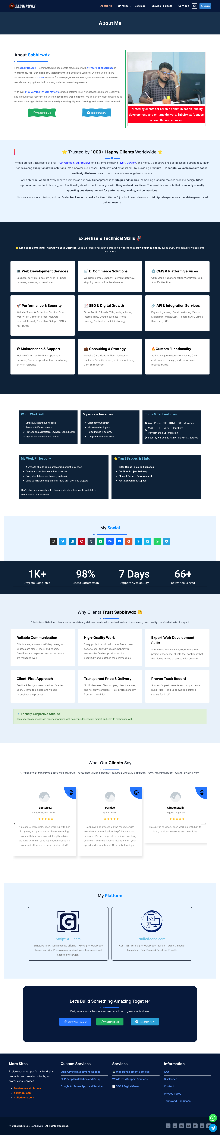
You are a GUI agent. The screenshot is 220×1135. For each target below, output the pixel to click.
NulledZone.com (151, 939)
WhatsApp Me (43, 112)
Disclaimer (170, 1079)
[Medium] (100, 541)
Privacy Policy (172, 1093)
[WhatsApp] (168, 1125)
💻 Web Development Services (131, 1071)
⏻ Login (205, 6)
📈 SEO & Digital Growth (126, 1086)
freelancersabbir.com (27, 1088)
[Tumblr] (91, 541)
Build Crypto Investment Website (80, 1071)
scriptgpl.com (23, 1092)
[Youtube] (119, 541)
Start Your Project (77, 1022)
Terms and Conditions (177, 1100)
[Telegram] (166, 541)
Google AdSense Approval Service (82, 1086)
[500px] (138, 541)
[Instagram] (53, 541)
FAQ (166, 1071)
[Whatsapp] (157, 541)
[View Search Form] (194, 6)
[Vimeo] (147, 541)
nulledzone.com (24, 1097)
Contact (183, 5)
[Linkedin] (72, 541)
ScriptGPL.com (68, 939)
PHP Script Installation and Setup (81, 1079)
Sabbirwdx (37, 1125)
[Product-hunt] (128, 541)
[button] (107, 867)
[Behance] (110, 541)
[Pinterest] (81, 541)
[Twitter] (62, 541)
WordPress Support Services (130, 1079)
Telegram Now (98, 112)
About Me (106, 5)
